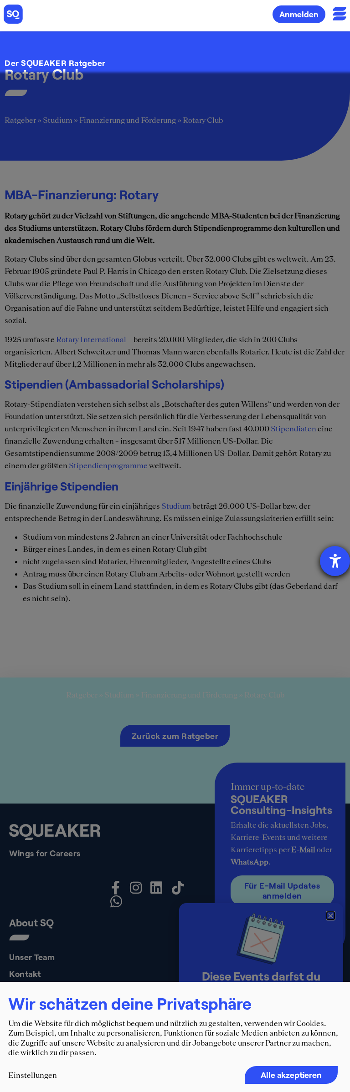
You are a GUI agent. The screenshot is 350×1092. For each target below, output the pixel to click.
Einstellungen (32, 1075)
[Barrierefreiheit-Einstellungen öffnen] (335, 561)
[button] (330, 915)
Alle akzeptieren (291, 1075)
